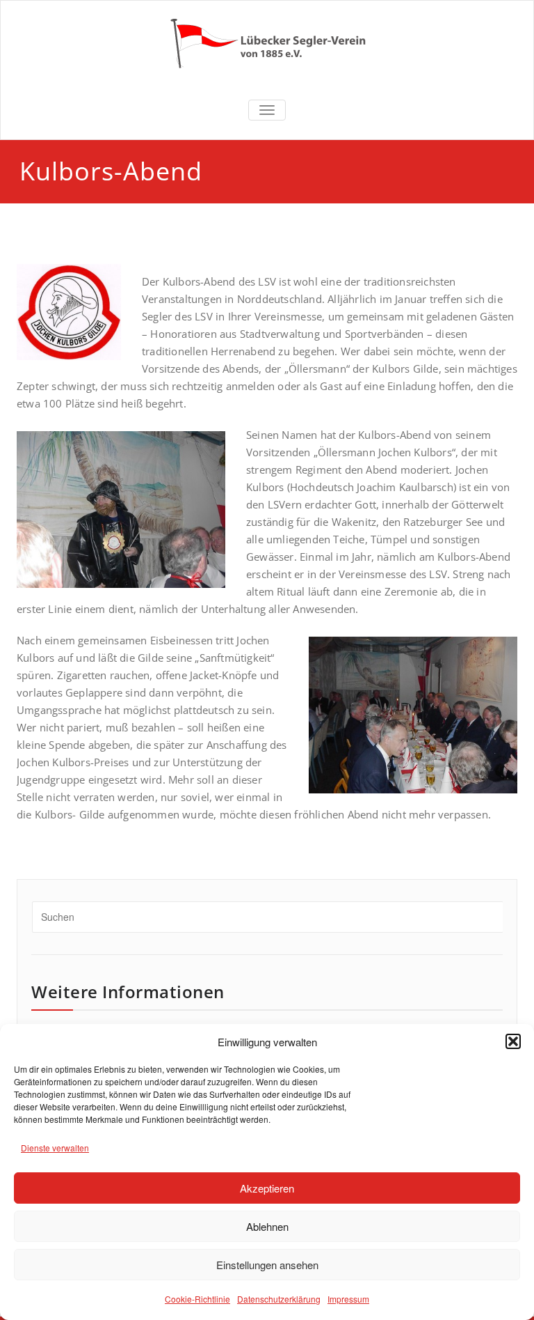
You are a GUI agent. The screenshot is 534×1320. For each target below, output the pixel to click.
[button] (513, 1041)
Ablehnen (267, 1226)
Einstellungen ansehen (267, 1264)
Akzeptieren (267, 1188)
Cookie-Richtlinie (197, 1299)
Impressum (348, 1299)
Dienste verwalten (55, 1148)
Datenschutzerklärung (279, 1299)
